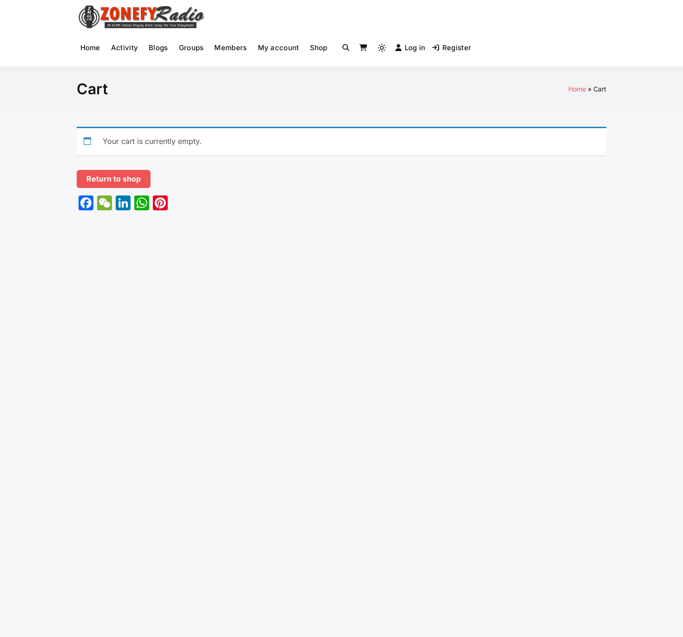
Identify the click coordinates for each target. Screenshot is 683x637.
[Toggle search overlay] (345, 47)
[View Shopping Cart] (363, 47)
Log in (415, 47)
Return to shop (113, 178)
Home (90, 47)
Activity (124, 47)
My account (278, 47)
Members (230, 47)
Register (456, 47)
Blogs (158, 47)
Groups (191, 47)
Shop (319, 47)
